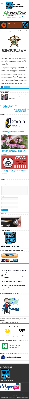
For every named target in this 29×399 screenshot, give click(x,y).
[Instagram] (14, 396)
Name (2, 196)
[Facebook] (12, 396)
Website (3, 205)
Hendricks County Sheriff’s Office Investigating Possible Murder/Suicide (10, 106)
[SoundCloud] (16, 396)
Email (2, 200)
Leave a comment (6, 54)
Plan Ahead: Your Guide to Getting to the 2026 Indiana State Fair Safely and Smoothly (13, 171)
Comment (3, 184)
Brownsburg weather (14, 336)
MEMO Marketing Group (21, 394)
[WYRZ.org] (14, 5)
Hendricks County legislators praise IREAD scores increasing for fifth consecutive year (12, 132)
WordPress (10, 394)
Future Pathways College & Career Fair (13, 281)
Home (2, 30)
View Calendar (3, 289)
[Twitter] (13, 396)
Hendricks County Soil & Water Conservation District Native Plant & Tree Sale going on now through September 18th (13, 151)
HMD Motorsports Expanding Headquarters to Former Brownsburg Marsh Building (20, 110)
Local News (6, 30)
